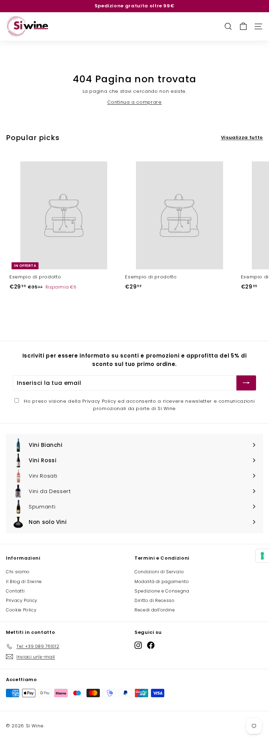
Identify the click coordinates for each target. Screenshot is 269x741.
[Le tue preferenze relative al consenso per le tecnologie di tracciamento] (262, 555)
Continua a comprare (134, 102)
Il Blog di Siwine (24, 581)
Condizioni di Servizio (159, 572)
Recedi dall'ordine (154, 610)
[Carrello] (243, 26)
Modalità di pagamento (161, 581)
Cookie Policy (21, 610)
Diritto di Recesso (154, 600)
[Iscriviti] (246, 383)
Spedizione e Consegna (161, 591)
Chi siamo (18, 572)
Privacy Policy (99, 401)
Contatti (15, 591)
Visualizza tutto (242, 137)
